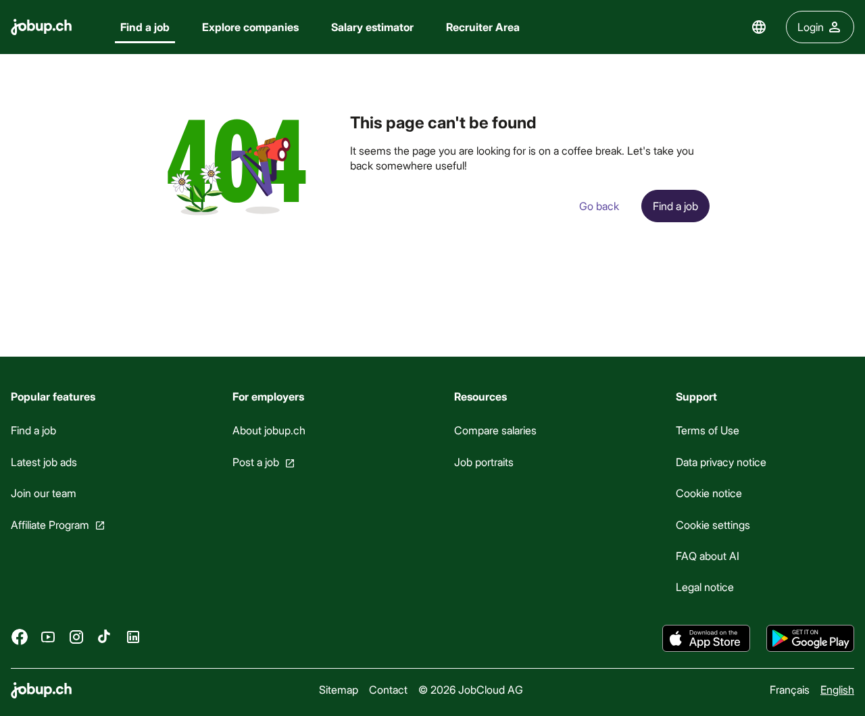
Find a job (145, 26)
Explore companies (250, 26)
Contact (388, 689)
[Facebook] (19, 637)
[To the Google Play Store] (810, 638)
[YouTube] (48, 637)
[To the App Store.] (706, 638)
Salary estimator (372, 26)
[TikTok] (105, 637)
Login (810, 26)
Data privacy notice (721, 461)
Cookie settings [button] (713, 524)
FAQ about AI (707, 555)
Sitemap (338, 689)
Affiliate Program (50, 524)
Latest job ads (44, 461)
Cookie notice (709, 492)
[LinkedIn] (133, 637)
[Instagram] (76, 637)
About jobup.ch (268, 430)
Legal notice (705, 586)
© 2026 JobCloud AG (470, 689)
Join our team (43, 492)
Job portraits (484, 461)
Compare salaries (495, 430)
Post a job (255, 461)
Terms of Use (707, 430)
